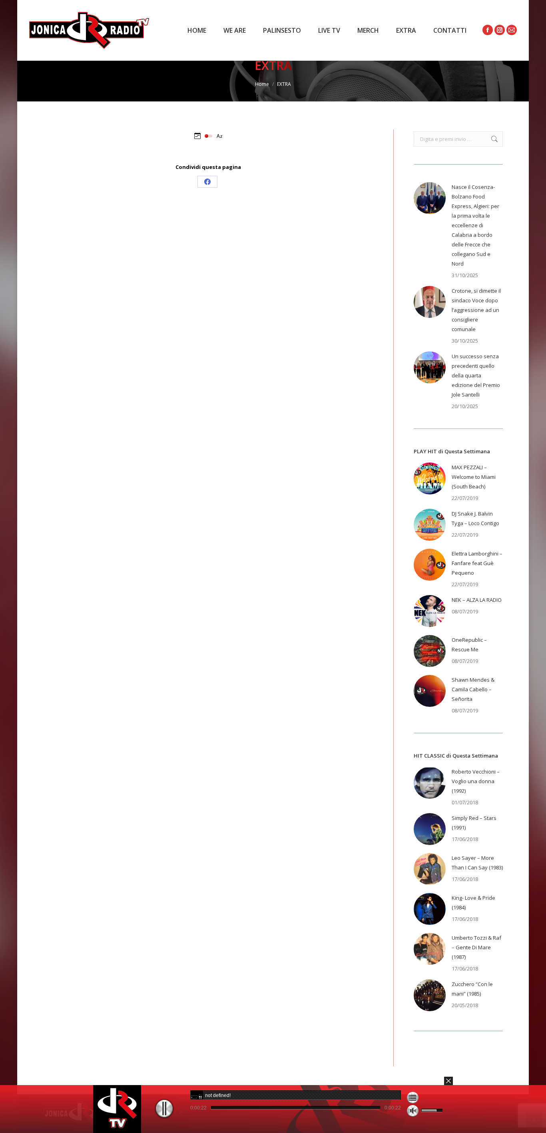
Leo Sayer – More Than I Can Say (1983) (477, 862)
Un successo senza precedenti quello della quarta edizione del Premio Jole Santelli (476, 375)
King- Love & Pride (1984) (473, 902)
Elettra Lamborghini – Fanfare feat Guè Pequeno (477, 563)
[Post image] (430, 198)
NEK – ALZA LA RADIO (477, 599)
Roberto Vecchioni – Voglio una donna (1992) (476, 781)
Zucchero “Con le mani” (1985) (472, 988)
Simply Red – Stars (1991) (474, 822)
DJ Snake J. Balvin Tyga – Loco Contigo (475, 518)
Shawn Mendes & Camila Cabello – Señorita (473, 689)
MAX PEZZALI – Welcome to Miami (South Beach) (474, 477)
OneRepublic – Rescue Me (469, 644)
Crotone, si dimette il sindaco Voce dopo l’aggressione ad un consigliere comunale (476, 310)
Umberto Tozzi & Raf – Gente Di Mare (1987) (476, 947)
